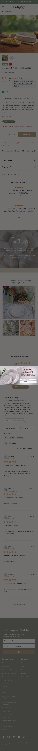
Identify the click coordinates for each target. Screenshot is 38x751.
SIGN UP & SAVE (28, 381)
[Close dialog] (37, 366)
